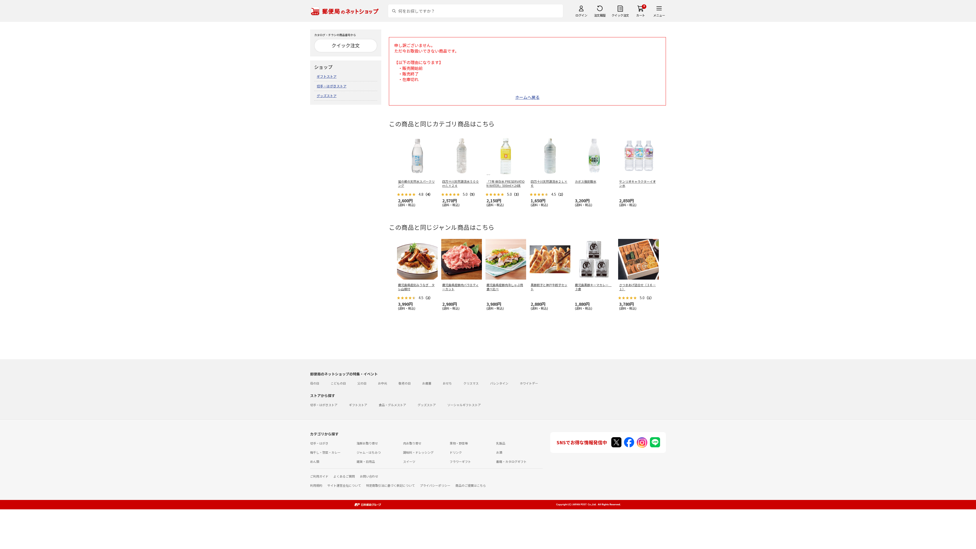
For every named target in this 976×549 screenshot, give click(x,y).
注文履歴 (600, 15)
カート (640, 15)
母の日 (314, 383)
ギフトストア (327, 76)
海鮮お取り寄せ (367, 443)
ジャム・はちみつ (369, 452)
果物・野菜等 (459, 443)
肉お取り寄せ (412, 443)
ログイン (581, 15)
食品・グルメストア (392, 405)
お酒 (499, 452)
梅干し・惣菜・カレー (325, 452)
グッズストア (327, 95)
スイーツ (409, 461)
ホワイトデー (529, 383)
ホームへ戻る (527, 97)
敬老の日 (405, 383)
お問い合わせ (369, 476)
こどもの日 (338, 383)
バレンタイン (499, 383)
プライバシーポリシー (435, 485)
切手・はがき (319, 443)
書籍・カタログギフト (511, 461)
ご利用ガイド (319, 476)
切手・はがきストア (331, 86)
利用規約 (316, 485)
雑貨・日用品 (366, 461)
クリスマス (471, 383)
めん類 (314, 461)
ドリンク (456, 452)
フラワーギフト (460, 461)
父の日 (362, 383)
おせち (447, 383)
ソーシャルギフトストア (464, 405)
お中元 (382, 383)
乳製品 (500, 443)
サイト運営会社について (344, 485)
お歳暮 (426, 383)
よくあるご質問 (344, 476)
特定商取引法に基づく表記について (390, 485)
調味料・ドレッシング (418, 452)
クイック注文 (620, 15)
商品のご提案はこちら (470, 485)
